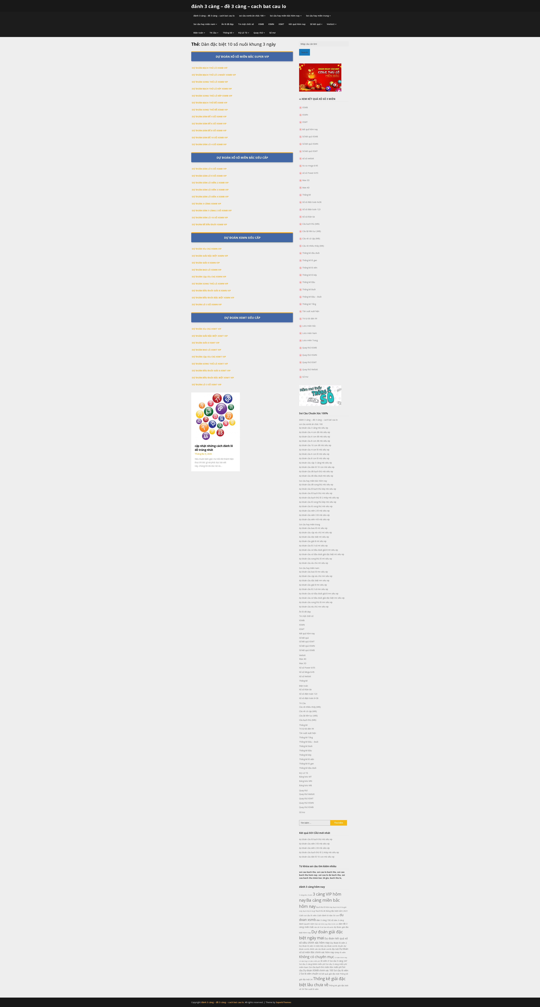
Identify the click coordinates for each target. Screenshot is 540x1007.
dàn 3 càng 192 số (324, 920)
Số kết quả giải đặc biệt (329, 974)
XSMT (281, 24)
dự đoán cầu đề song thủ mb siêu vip (316, 484)
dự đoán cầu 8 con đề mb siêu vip (314, 441)
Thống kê (227, 32)
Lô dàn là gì (303, 961)
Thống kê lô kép (309, 275)
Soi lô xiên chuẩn (309, 973)
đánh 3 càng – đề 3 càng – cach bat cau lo (238, 6)
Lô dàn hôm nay (341, 957)
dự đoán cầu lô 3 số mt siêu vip (313, 545)
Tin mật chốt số (246, 24)
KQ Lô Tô (242, 32)
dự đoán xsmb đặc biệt (328, 949)
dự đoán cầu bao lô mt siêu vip (313, 528)
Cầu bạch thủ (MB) (311, 224)
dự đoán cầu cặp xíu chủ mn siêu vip (315, 576)
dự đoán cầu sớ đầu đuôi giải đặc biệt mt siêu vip (321, 554)
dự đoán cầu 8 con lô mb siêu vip (314, 458)
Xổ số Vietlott (305, 676)
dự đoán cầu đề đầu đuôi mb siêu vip (316, 475)
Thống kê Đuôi (309, 289)
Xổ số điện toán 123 (311, 209)
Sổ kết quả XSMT (310, 151)
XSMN (271, 24)
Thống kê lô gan (309, 260)
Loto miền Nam (309, 333)
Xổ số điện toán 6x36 (311, 202)
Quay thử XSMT (309, 362)
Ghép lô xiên (340, 952)
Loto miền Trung (310, 340)
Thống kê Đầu (308, 282)
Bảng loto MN (305, 781)
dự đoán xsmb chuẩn (333, 946)
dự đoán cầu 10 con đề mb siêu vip (315, 445)
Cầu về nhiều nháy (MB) (313, 245)
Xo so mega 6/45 (310, 165)
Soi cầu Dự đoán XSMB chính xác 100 (322, 969)
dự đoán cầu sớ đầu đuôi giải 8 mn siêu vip (318, 593)
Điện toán (198, 32)
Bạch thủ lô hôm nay (324, 907)
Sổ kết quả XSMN (310, 143)
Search (304, 52)
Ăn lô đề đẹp (227, 24)
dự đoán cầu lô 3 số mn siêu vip (313, 589)
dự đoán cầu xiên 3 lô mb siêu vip (314, 515)
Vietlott (331, 24)
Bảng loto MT (305, 776)
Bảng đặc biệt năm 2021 (337, 911)
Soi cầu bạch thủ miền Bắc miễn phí (325, 967)
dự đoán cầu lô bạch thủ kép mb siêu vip (317, 489)
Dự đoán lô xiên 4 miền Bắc (311, 946)
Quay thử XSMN (309, 355)
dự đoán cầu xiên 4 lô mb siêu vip (314, 519)
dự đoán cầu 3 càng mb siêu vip (313, 427)
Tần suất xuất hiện (310, 311)
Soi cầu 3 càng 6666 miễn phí (312, 964)
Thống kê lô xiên (309, 267)
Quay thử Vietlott (310, 369)
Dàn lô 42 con (333, 924)
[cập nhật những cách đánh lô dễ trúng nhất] (215, 416)
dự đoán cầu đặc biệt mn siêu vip (314, 580)
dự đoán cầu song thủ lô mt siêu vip (315, 558)
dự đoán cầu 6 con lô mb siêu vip (314, 454)
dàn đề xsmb (328, 927)
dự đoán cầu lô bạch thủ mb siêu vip (315, 493)
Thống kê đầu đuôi (311, 253)
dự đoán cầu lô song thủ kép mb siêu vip (317, 502)
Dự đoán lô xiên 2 (338, 942)
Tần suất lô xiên (312, 989)
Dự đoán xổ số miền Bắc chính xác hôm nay (323, 950)
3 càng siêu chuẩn (305, 895)
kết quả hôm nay (310, 129)
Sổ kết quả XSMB (310, 136)
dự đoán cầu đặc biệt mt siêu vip (314, 537)
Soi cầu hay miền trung (317, 15)
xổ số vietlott (308, 158)
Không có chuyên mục (316, 956)
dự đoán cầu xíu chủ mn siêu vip (313, 606)
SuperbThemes (283, 1002)
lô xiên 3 (325, 960)
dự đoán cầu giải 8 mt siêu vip (312, 541)
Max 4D (306, 187)
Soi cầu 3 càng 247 (338, 960)
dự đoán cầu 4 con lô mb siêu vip (314, 449)
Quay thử (258, 32)
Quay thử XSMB (309, 347)
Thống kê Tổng (309, 304)
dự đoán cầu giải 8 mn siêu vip (313, 584)
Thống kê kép (305, 755)
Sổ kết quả (315, 24)
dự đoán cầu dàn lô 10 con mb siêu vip (316, 467)
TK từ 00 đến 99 (309, 318)
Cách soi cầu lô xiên (308, 915)
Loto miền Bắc (309, 326)
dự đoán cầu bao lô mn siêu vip (313, 571)
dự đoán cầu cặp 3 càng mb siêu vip (315, 462)
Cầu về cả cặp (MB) (311, 238)
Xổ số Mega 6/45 (306, 672)
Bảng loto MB (305, 785)
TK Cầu (213, 32)
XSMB (261, 24)
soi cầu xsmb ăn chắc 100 (251, 15)
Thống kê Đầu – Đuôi (311, 296)
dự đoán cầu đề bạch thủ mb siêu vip (316, 471)
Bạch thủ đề (320, 911)
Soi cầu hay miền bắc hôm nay (285, 15)
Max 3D (306, 180)
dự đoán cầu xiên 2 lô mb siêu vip (314, 510)
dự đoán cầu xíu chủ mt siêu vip (313, 563)
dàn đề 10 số (318, 927)
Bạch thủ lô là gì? (309, 911)
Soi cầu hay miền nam (204, 24)
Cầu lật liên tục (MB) (311, 231)
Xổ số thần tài (308, 216)
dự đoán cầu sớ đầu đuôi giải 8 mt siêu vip (318, 550)
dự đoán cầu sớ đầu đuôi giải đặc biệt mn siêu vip (322, 598)
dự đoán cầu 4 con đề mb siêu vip (314, 432)
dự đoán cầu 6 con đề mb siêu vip (314, 436)
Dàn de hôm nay (321, 924)
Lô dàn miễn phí (314, 961)
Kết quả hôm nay (297, 24)
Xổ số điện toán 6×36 (308, 698)
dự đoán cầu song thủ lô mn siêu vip (315, 602)
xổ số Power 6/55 (310, 173)
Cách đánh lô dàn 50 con (328, 915)
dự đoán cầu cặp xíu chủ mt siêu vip (315, 532)
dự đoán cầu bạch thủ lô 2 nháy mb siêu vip (319, 497)
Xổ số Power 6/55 (307, 667)
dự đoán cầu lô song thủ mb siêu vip (315, 506)
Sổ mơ (272, 32)
